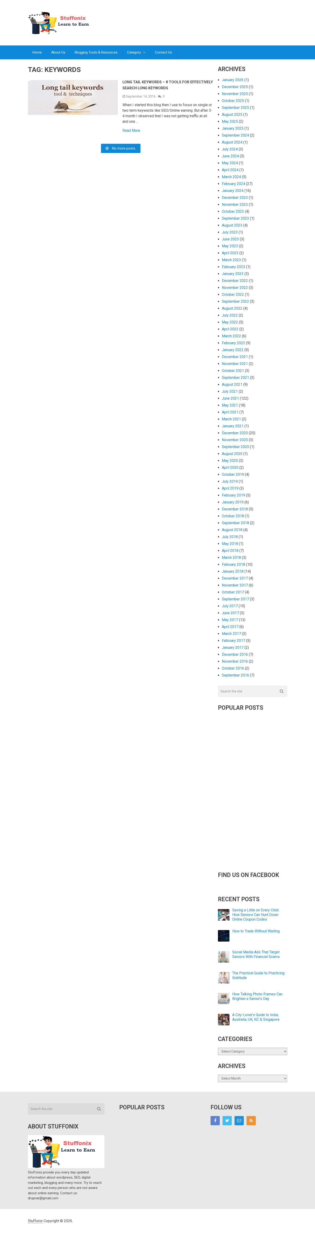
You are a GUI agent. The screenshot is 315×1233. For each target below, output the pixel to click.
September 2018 (235, 523)
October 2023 (233, 211)
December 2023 (235, 197)
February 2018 (233, 564)
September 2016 (235, 675)
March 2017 (231, 633)
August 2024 (232, 142)
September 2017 (235, 599)
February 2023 (233, 267)
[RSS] (251, 1120)
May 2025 (230, 121)
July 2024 (230, 149)
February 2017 (233, 640)
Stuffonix (35, 1221)
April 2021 (230, 412)
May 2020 (230, 460)
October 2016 (233, 668)
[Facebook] (215, 1120)
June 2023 (230, 239)
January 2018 (233, 571)
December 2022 (235, 280)
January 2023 (233, 274)
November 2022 (235, 287)
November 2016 (235, 661)
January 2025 (233, 128)
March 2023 (231, 260)
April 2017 (230, 627)
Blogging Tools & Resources (96, 52)
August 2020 (232, 454)
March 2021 (231, 419)
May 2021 (230, 405)
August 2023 (232, 225)
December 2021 (235, 357)
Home (37, 52)
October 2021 (233, 370)
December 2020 (235, 433)
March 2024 (231, 177)
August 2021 (232, 384)
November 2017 (235, 585)
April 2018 (230, 550)
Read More (131, 130)
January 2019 (233, 502)
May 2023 (230, 246)
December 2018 (235, 509)
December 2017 (235, 578)
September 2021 (235, 377)
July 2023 (230, 232)
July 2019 (230, 481)
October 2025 (233, 101)
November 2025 (235, 94)
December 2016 (235, 654)
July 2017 (230, 606)
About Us (58, 52)
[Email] (239, 1120)
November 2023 (235, 204)
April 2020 (230, 467)
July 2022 (230, 315)
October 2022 (233, 294)
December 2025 (235, 87)
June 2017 (230, 613)
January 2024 (233, 191)
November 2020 (235, 440)
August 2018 (232, 530)
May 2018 (230, 544)
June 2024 (230, 156)
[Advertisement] (203, 18)
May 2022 (230, 322)
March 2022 (231, 336)
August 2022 (232, 308)
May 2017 (230, 620)
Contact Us (163, 52)
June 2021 (230, 398)
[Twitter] (227, 1120)
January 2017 (233, 647)
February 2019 (233, 495)
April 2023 (230, 253)
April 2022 (230, 329)
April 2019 (230, 488)
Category (134, 52)
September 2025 (235, 107)
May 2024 (230, 163)
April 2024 (230, 170)
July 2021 (230, 391)
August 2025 (232, 114)
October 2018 (233, 516)
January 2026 (233, 80)
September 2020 (235, 447)
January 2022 (233, 350)
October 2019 (233, 474)
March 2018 (231, 557)
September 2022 (235, 301)
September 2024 (235, 135)
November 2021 (235, 364)
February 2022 (233, 343)
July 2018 (230, 537)
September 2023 (235, 218)
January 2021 (233, 426)
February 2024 (233, 184)
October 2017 (233, 592)
